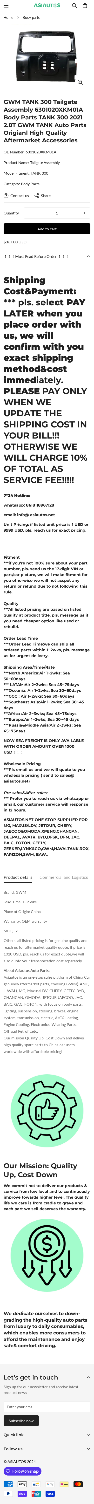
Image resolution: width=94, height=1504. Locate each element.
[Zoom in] (80, 82)
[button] (84, 5)
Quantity (11, 213)
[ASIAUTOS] (47, 5)
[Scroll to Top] (85, 1478)
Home (8, 17)
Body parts (31, 17)
